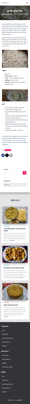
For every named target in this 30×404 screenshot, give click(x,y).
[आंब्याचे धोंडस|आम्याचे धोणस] (15, 291)
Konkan (4, 346)
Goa (3, 330)
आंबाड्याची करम (19, 140)
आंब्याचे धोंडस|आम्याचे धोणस (11, 305)
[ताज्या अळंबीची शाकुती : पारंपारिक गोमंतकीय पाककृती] (15, 215)
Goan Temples (6, 342)
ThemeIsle (14, 400)
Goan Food (8, 150)
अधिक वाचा (12, 240)
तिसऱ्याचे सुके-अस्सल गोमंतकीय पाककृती (14, 268)
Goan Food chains (7, 338)
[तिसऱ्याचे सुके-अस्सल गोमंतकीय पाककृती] (15, 254)
